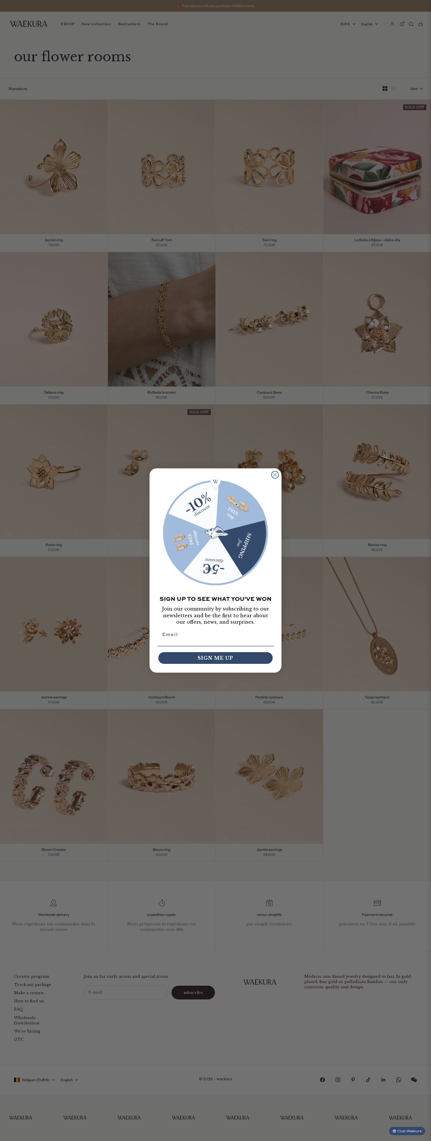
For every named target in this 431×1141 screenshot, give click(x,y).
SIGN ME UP (215, 658)
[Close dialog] (275, 474)
